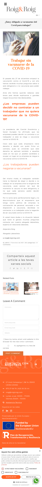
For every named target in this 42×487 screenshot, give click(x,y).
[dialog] (21, 468)
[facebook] (3, 411)
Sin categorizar (30, 242)
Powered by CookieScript (21, 485)
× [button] (40, 451)
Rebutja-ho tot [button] (31, 477)
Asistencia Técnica (14, 402)
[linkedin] (7, 411)
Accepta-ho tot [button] (11, 477)
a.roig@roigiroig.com (11, 238)
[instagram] (11, 411)
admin (7, 242)
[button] (4, 288)
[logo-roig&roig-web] (21, 7)
